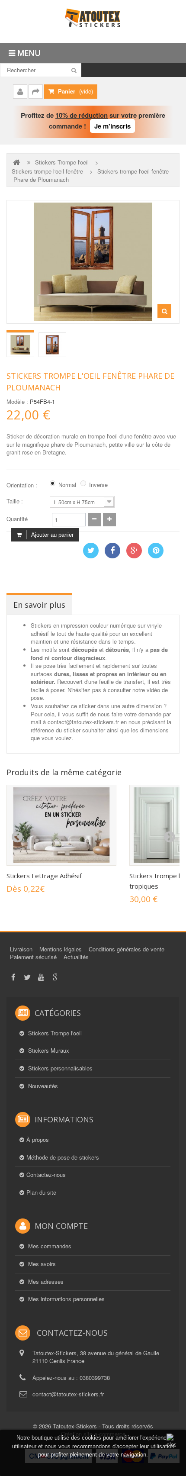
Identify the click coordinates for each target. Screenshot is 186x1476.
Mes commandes (48, 1246)
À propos (37, 1140)
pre (17, 837)
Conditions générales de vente (126, 949)
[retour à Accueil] (17, 162)
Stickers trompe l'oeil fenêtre (47, 171)
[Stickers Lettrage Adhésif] (61, 825)
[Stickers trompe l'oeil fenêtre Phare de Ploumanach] (52, 344)
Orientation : (22, 485)
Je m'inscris (112, 126)
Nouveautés (42, 1086)
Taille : (15, 501)
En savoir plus (39, 604)
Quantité (17, 519)
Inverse (98, 485)
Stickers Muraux (47, 1050)
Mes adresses (45, 1282)
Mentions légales (60, 949)
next (169, 837)
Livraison (21, 949)
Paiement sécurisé (33, 957)
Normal (67, 485)
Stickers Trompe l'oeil (62, 162)
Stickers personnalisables (59, 1068)
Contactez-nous (46, 1175)
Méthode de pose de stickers (62, 1157)
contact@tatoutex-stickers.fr (68, 1394)
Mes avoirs (41, 1264)
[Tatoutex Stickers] (93, 21)
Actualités (76, 957)
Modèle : (17, 402)
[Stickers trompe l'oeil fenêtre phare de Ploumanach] (20, 344)
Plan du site (41, 1192)
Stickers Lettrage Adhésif (44, 875)
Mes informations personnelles (65, 1299)
